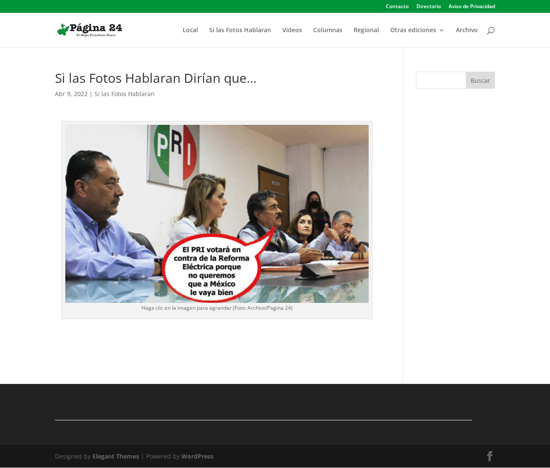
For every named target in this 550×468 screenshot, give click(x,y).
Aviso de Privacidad (472, 7)
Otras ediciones (413, 30)
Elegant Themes (115, 456)
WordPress (197, 456)
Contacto (397, 7)
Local (190, 30)
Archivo (467, 30)
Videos (292, 30)
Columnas (327, 30)
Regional (366, 30)
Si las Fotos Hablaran (240, 30)
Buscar (480, 80)
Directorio (428, 7)
